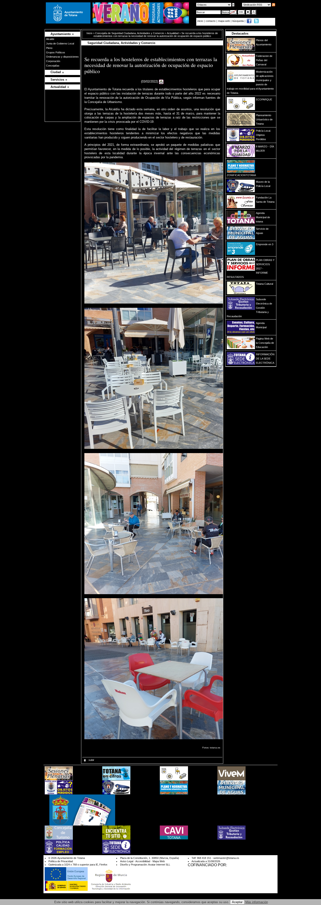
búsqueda (238, 21)
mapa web (224, 21)
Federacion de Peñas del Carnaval (264, 60)
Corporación (53, 61)
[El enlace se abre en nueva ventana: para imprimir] (161, 81)
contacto (210, 21)
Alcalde (50, 39)
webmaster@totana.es (226, 858)
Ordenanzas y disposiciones (62, 56)
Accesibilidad (142, 861)
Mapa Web (159, 861)
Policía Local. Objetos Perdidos (263, 135)
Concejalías (52, 65)
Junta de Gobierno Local (60, 43)
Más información (256, 902)
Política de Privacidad (60, 861)
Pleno (49, 48)
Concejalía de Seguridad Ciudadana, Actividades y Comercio (129, 33)
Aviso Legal (126, 861)
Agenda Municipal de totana (263, 217)
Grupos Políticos (55, 52)
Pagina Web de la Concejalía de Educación (265, 342)
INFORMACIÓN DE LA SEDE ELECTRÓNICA (265, 358)
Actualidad (173, 33)
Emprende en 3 (264, 244)
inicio (200, 21)
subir (91, 760)
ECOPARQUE (264, 99)
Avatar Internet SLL (159, 864)
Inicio (89, 33)
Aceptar (237, 902)
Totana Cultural (264, 283)
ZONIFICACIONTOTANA (241, 175)
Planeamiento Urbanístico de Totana (264, 119)
